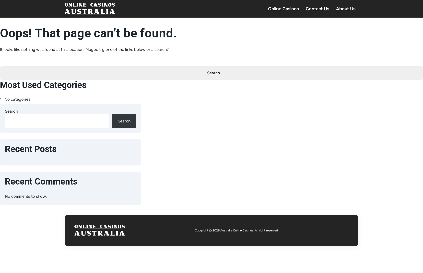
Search (11, 111)
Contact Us (317, 8)
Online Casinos (283, 8)
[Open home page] (90, 9)
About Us (345, 8)
